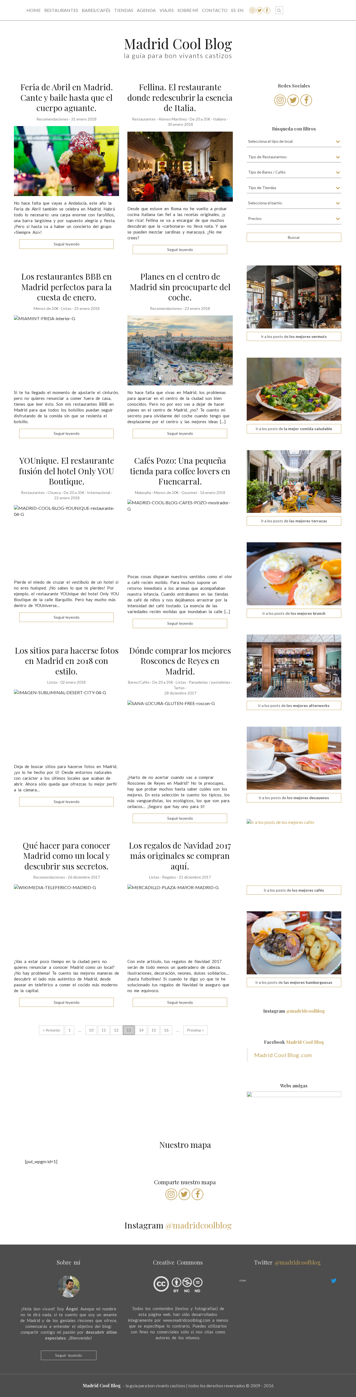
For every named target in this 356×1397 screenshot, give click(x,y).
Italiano (219, 119)
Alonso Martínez (173, 119)
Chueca (54, 492)
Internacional (98, 492)
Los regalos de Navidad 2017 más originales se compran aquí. (180, 856)
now (242, 1280)
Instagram (294, 1011)
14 (141, 1030)
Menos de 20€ (46, 308)
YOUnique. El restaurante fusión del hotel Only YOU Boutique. (66, 471)
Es (233, 10)
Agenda (146, 10)
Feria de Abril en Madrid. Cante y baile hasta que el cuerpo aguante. (66, 97)
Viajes (167, 10)
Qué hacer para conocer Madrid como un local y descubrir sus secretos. (66, 856)
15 (154, 1030)
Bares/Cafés (96, 10)
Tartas (179, 687)
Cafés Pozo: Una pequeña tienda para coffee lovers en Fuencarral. (180, 471)
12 (116, 1030)
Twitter (287, 1262)
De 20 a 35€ (200, 119)
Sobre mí (187, 10)
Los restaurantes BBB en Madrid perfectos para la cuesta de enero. (66, 287)
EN (241, 10)
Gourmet (189, 492)
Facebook (294, 1042)
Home (33, 10)
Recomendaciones (52, 119)
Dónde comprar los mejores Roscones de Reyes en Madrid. (180, 661)
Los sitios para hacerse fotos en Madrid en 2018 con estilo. (66, 661)
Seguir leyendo (68, 1355)
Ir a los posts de (294, 336)
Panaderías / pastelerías (209, 682)
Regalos (169, 877)
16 (166, 1030)
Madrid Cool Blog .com (283, 1055)
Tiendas (123, 10)
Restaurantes (61, 10)
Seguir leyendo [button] (67, 244)
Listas (66, 308)
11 (104, 1030)
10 (91, 1030)
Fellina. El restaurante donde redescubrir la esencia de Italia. (180, 97)
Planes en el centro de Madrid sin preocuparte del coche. (180, 287)
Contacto (215, 10)
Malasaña (143, 492)
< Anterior (51, 1030)
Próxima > (195, 1030)
